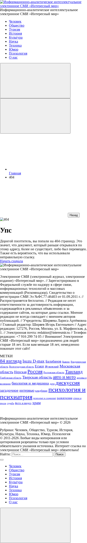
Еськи (39, 366)
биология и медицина (30, 383)
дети (52, 384)
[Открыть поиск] (35, 80)
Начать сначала (11, 261)
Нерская (20, 372)
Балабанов (53, 361)
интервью (26, 390)
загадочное (9, 390)
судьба (10, 403)
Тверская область (37, 377)
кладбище (41, 390)
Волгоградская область (21, 366)
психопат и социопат (44, 398)
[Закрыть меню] (35, 525)
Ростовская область (54, 372)
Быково (66, 362)
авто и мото (64, 377)
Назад (74, 215)
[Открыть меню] (35, 116)
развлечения (64, 398)
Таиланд (74, 371)
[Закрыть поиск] (2, 459)
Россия (35, 371)
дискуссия (68, 383)
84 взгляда (11, 361)
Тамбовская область (10, 378)
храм (36, 403)
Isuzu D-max (34, 361)
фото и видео (23, 403)
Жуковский (52, 366)
